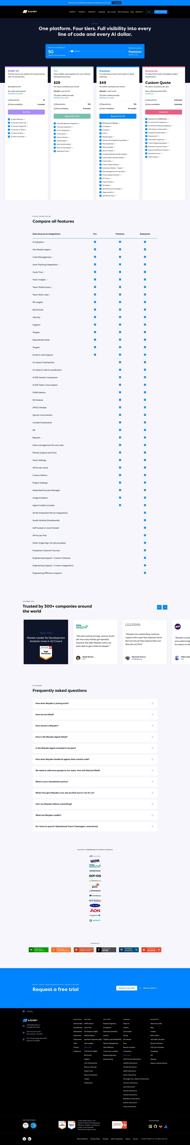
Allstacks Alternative (130, 1095)
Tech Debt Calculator (157, 1039)
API (152, 1055)
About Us (126, 1023)
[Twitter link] (24, 1139)
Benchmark (88, 1055)
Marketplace (78, 1031)
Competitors (127, 1051)
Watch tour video (156, 1023)
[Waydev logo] (30, 12)
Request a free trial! (127, 988)
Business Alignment (109, 1023)
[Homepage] (24, 1011)
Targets (86, 1079)
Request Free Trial (72, 116)
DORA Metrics (89, 1023)
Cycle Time (88, 1027)
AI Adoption (107, 1027)
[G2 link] (62, 1125)
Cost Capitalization (90, 1063)
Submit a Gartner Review (159, 1063)
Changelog (154, 1051)
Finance (76, 1047)
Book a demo (155, 1035)
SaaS (75, 1043)
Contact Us (163, 112)
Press (125, 1043)
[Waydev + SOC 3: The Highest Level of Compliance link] (26, 1126)
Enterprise (102, 12)
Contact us (149, 94)
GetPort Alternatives (130, 1103)
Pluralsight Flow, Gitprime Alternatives (136, 1079)
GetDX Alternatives (129, 1071)
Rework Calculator (157, 1043)
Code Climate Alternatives (132, 1059)
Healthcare (77, 1051)
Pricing (125, 1035)
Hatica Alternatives (129, 1075)
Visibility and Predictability (112, 1039)
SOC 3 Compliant (117, 1139)
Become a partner (129, 1047)
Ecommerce (77, 1035)
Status (128, 1139)
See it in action (149, 988)
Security (105, 1139)
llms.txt (135, 1139)
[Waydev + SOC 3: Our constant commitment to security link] (34, 1126)
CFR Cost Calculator (157, 1047)
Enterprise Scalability (110, 1031)
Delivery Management (110, 1043)
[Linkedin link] (29, 1139)
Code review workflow (110, 1051)
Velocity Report (89, 1035)
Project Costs (88, 1071)
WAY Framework (123, 12)
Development (78, 1027)
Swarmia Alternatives (130, 1083)
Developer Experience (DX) (93, 1039)
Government (78, 1039)
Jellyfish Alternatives (130, 1063)
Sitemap (153, 1059)
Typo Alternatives (129, 1087)
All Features (127, 1039)
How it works (111, 12)
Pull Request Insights (91, 1031)
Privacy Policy (95, 1139)
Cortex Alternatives (129, 1106)
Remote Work (78, 1023)
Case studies (127, 1031)
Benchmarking (108, 1059)
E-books (153, 1031)
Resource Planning (90, 1067)
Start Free (26, 112)
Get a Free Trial (161, 12)
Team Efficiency (108, 1047)
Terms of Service (82, 1139)
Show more (88, 1047)
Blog (132, 12)
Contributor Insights (90, 1051)
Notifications (88, 1083)
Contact (126, 1027)
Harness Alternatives (130, 1091)
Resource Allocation (90, 1075)
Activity (106, 1035)
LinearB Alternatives (130, 1067)
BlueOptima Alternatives (131, 1099)
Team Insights (88, 1043)
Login (149, 12)
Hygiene (87, 1059)
